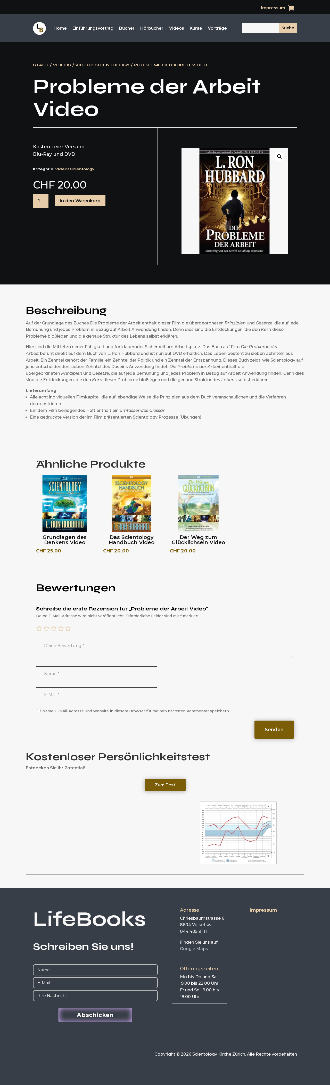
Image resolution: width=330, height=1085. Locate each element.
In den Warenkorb (80, 200)
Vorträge (217, 28)
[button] (279, 156)
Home (60, 28)
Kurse (196, 28)
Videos (176, 28)
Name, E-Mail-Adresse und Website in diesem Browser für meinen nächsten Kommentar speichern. (136, 711)
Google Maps (194, 948)
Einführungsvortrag (92, 28)
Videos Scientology (102, 64)
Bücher (127, 28)
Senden (274, 729)
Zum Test (165, 784)
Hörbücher (151, 28)
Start (41, 64)
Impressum (273, 8)
